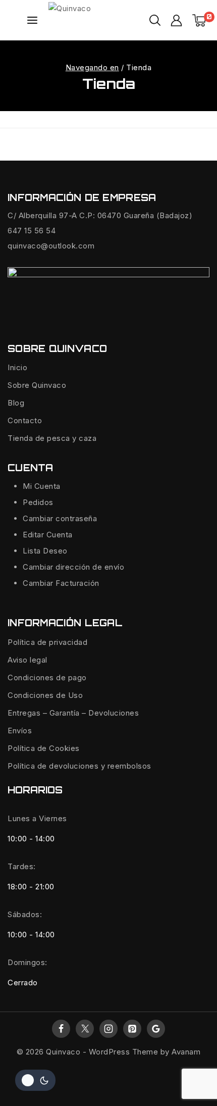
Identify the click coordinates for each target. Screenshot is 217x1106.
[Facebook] (61, 1029)
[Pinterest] (132, 1029)
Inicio (17, 367)
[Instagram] (108, 1029)
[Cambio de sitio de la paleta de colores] (35, 1080)
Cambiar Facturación (61, 583)
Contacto (25, 420)
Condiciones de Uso (45, 695)
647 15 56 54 (32, 230)
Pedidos (38, 502)
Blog (16, 403)
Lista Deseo (45, 551)
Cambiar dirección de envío (73, 567)
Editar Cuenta (48, 534)
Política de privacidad (47, 642)
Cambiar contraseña (60, 518)
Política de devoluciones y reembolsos (79, 766)
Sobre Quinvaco (37, 385)
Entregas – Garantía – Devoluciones (73, 713)
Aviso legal (27, 660)
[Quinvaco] (98, 20)
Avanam (186, 1052)
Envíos (20, 730)
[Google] (156, 1029)
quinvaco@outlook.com (51, 245)
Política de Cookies (44, 748)
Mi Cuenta (42, 486)
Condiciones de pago (47, 677)
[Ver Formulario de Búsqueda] (154, 20)
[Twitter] (85, 1029)
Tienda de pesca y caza (52, 438)
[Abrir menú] (32, 20)
